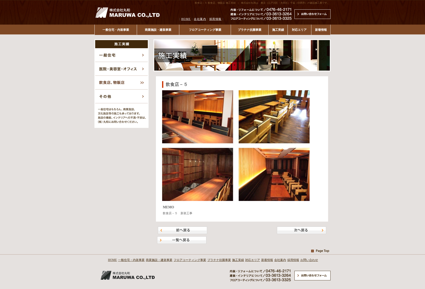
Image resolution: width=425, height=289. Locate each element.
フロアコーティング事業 (205, 29)
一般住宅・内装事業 (116, 29)
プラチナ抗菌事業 (249, 29)
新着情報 (321, 29)
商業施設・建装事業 (158, 29)
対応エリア (299, 29)
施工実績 (278, 29)
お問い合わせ (309, 260)
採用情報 (215, 18)
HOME (186, 18)
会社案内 (200, 18)
